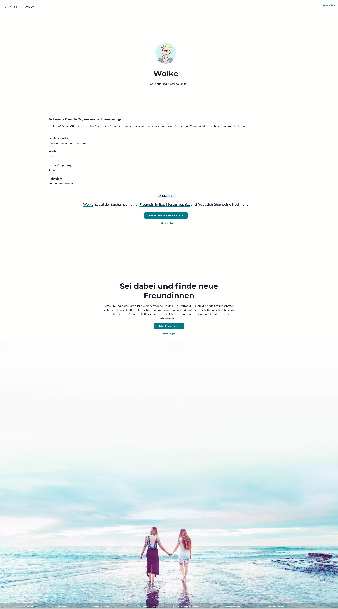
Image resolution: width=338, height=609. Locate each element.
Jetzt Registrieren (169, 326)
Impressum (62, 606)
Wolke (88, 204)
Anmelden (329, 5)
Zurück (14, 7)
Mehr (313, 606)
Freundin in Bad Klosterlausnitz (165, 204)
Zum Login (169, 333)
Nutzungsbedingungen (274, 606)
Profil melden (166, 223)
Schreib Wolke (166, 215)
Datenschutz (28, 606)
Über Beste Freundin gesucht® (185, 606)
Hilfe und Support (141, 606)
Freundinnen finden (101, 606)
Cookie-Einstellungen (231, 606)
